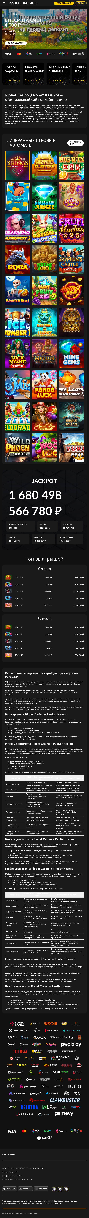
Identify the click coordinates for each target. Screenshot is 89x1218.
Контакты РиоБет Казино (17, 1180)
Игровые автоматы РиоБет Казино (23, 1169)
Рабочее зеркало (12, 1176)
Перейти (12, 81)
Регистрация (64, 3)
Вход (81, 3)
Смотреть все (75, 143)
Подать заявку (16, 43)
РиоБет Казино (23, 3)
